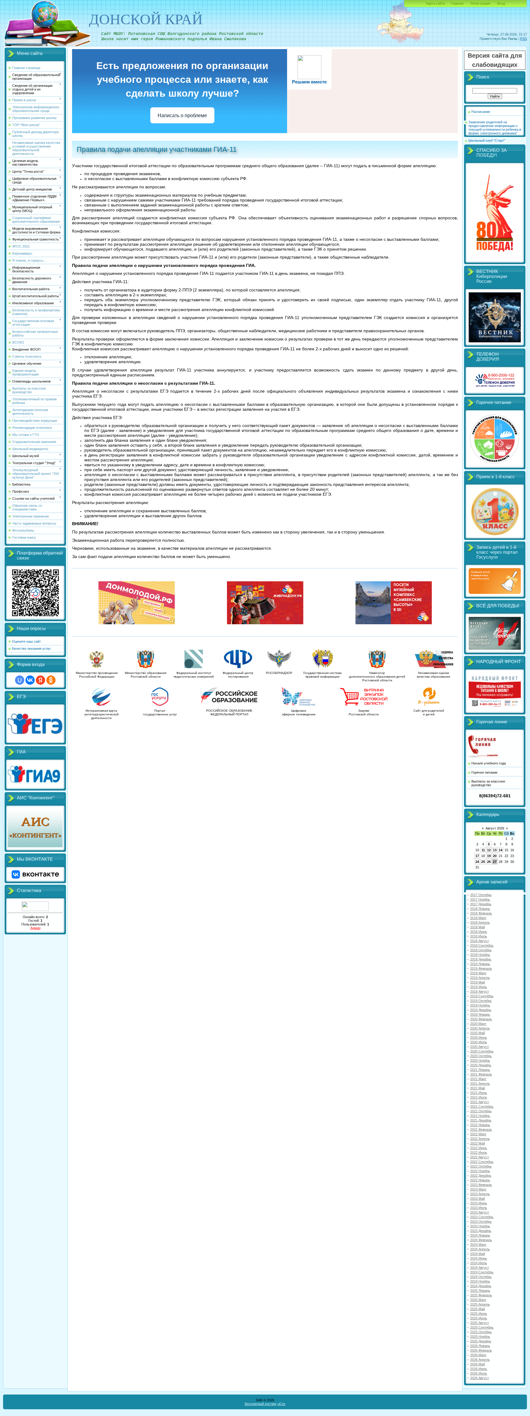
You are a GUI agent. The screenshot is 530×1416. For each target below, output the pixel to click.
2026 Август (479, 1378)
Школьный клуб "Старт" (486, 140)
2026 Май (477, 1364)
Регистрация (480, 3)
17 (477, 856)
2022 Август (479, 1157)
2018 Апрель (480, 922)
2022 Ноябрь (480, 1171)
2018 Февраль (481, 913)
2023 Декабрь (480, 1231)
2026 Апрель (480, 1359)
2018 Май (477, 927)
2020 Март (478, 1023)
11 (483, 850)
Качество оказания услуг (31, 648)
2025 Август (479, 1323)
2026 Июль (478, 1373)
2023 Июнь (478, 1203)
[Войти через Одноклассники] (51, 680)
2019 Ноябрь (480, 1005)
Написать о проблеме (182, 115)
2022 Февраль (481, 1129)
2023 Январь (480, 1180)
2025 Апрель (480, 1304)
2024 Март (478, 1244)
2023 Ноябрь (480, 1226)
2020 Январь (480, 1014)
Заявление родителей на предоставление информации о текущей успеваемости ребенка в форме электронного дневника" (494, 127)
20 (495, 856)
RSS (523, 38)
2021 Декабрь (480, 1120)
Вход (501, 3)
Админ (35, 928)
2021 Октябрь (481, 1111)
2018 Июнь (478, 931)
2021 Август (479, 1102)
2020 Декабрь (480, 1065)
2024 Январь (480, 1235)
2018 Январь (480, 908)
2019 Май (477, 982)
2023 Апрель (480, 1194)
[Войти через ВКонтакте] (30, 680)
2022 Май (477, 1143)
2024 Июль (478, 1263)
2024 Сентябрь (482, 1272)
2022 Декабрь (480, 1175)
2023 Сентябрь (482, 1217)
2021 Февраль (481, 1074)
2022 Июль (478, 1152)
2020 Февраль (481, 1019)
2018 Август (479, 941)
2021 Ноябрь (480, 1116)
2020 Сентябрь (482, 1051)
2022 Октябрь (481, 1166)
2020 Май (477, 1033)
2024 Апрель (480, 1249)
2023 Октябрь (481, 1221)
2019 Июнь (478, 987)
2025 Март (478, 1300)
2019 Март (478, 973)
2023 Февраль (481, 1185)
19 (489, 856)
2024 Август (479, 1267)
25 (483, 862)
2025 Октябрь (481, 1332)
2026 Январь (480, 1346)
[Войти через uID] (19, 680)
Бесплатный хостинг (261, 1404)
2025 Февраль (481, 1295)
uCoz (282, 1404)
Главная (457, 3)
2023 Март (478, 1189)
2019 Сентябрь (482, 996)
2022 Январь (480, 1125)
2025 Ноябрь (480, 1336)
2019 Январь (480, 964)
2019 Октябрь (481, 1000)
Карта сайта (435, 3)
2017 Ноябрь (480, 899)
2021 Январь (480, 1070)
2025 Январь (480, 1290)
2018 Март (478, 918)
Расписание (480, 112)
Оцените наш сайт (26, 641)
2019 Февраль (481, 968)
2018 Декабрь (480, 959)
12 (489, 850)
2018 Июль (478, 936)
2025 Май (477, 1309)
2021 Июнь (478, 1093)
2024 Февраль (481, 1240)
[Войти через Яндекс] (40, 680)
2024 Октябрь (481, 1277)
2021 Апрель (480, 1083)
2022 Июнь (478, 1148)
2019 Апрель (480, 977)
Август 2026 (495, 828)
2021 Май (477, 1088)
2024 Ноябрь (480, 1281)
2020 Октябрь (481, 1056)
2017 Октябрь (481, 895)
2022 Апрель (480, 1139)
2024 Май (477, 1254)
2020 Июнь (478, 1037)
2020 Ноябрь (480, 1060)
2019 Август (479, 991)
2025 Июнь (478, 1313)
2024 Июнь (478, 1258)
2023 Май (477, 1198)
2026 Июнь (478, 1369)
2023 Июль (478, 1208)
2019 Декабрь (480, 1010)
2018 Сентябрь (482, 945)
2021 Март (478, 1079)
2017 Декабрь (480, 904)
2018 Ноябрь (480, 954)
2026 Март (478, 1355)
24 (477, 862)
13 (495, 850)
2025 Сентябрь (482, 1327)
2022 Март (478, 1134)
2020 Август (479, 1047)
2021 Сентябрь (482, 1106)
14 (500, 850)
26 (489, 862)
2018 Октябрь (481, 950)
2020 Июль (478, 1042)
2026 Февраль (481, 1350)
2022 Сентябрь (482, 1162)
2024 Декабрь (480, 1286)
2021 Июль (478, 1097)
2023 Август (479, 1212)
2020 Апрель (480, 1028)
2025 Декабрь (480, 1341)
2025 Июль (478, 1318)
